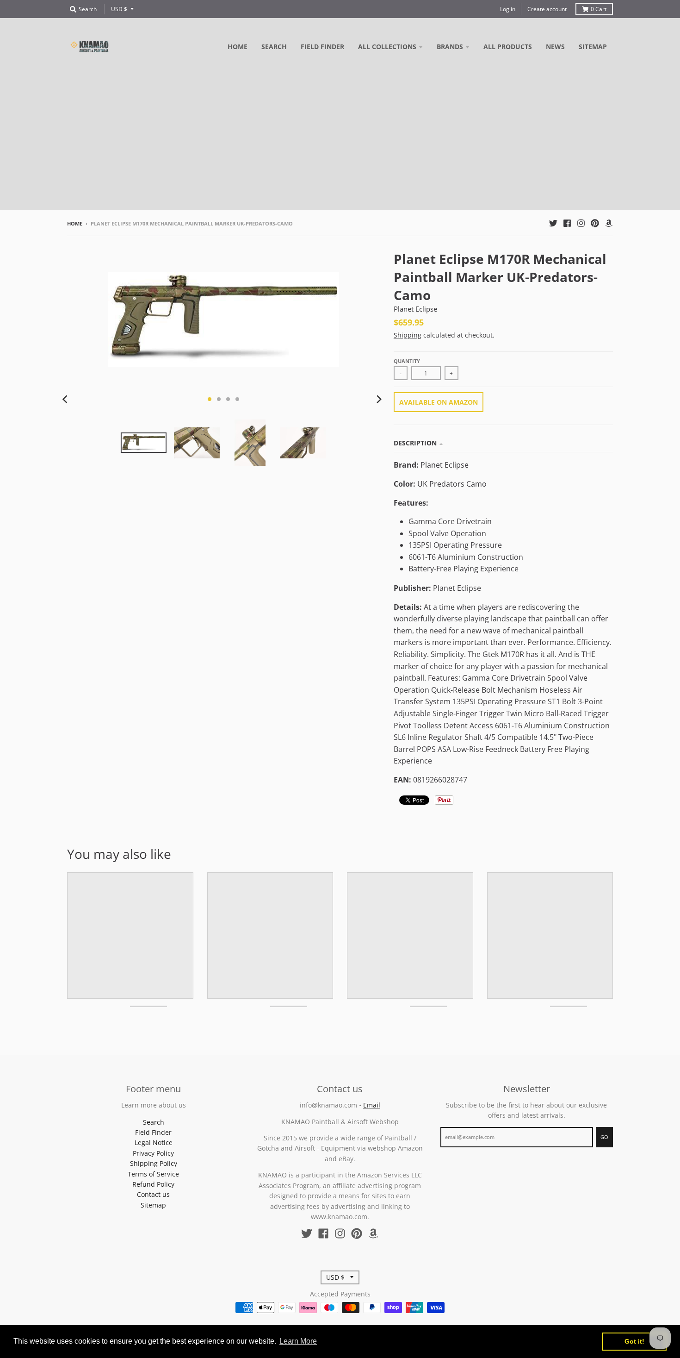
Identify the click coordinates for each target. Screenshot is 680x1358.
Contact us (153, 1194)
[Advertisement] (340, 145)
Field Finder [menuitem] (322, 46)
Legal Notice (154, 1142)
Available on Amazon (438, 402)
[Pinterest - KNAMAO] (595, 223)
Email (371, 1105)
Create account (547, 9)
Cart (598, 9)
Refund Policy (153, 1184)
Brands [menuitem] (450, 46)
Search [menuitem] (274, 46)
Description (415, 442)
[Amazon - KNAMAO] (609, 223)
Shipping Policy (153, 1163)
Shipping (407, 335)
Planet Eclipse (415, 308)
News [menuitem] (555, 46)
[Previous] (66, 399)
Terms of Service (153, 1174)
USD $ (119, 9)
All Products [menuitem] (507, 46)
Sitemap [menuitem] (593, 46)
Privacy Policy (153, 1153)
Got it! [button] (634, 1341)
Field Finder (153, 1132)
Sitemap (153, 1205)
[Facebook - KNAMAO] (567, 223)
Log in (507, 9)
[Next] (379, 399)
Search (153, 1122)
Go (604, 1136)
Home (74, 223)
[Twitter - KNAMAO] (553, 223)
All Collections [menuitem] (387, 46)
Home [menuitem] (237, 46)
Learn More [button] (298, 1341)
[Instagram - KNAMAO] (581, 223)
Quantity (407, 360)
